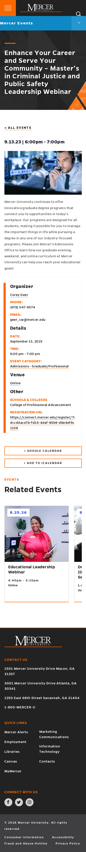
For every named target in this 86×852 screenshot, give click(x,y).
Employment (15, 742)
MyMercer (13, 771)
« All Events (18, 127)
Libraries (12, 751)
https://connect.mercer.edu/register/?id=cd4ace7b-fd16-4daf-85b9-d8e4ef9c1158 (42, 423)
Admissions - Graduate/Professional (39, 366)
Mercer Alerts (16, 732)
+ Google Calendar (43, 450)
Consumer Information (24, 837)
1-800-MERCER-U (20, 707)
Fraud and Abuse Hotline (25, 843)
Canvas (10, 761)
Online (15, 383)
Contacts (47, 761)
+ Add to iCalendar (43, 463)
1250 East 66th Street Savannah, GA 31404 (42, 698)
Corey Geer (19, 295)
